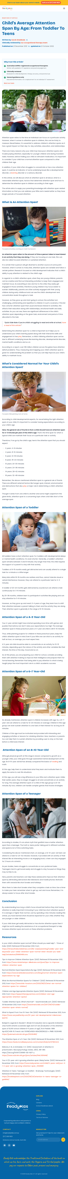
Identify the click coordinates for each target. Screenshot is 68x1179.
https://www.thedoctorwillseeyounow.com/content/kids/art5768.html (30, 1042)
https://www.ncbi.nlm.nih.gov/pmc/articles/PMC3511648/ (25, 1055)
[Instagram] (9, 1145)
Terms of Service (42, 1117)
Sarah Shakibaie (18, 40)
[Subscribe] (63, 1140)
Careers (39, 1103)
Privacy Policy (41, 1114)
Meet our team (9, 83)
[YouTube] (14, 1145)
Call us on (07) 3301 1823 (51, 3)
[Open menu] (64, 8)
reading (55, 761)
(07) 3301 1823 (7, 1136)
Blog (37, 1099)
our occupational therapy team (34, 43)
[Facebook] (4, 1145)
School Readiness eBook (44, 1106)
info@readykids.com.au (11, 1133)
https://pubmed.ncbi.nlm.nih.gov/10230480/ (19, 1034)
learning (14, 173)
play (20, 336)
